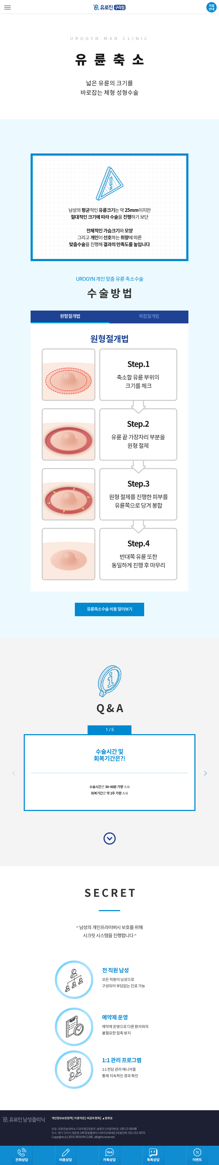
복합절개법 (149, 316)
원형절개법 (70, 316)
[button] (205, 773)
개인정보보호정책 (62, 1118)
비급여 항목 (93, 1118)
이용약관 (79, 1118)
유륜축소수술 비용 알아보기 (109, 609)
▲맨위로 (107, 1118)
